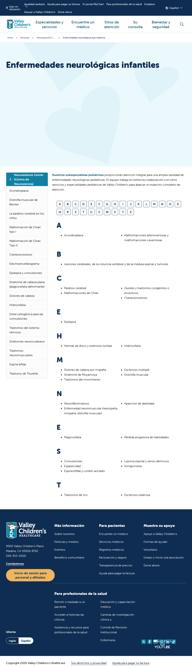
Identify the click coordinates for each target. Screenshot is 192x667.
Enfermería (107, 640)
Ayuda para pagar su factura (63, 4)
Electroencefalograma (24, 263)
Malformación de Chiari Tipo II (25, 243)
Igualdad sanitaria (34, 4)
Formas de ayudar (155, 542)
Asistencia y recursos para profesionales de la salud (71, 629)
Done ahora (65, 12)
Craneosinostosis (20, 254)
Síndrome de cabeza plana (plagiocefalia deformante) (27, 284)
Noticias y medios (66, 542)
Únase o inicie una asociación (164, 557)
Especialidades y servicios (49, 24)
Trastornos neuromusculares (21, 353)
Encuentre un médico (82, 24)
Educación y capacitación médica (117, 604)
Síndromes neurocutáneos (27, 341)
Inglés (12, 640)
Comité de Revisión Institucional (113, 629)
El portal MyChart (93, 4)
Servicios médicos (111, 542)
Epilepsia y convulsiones (25, 273)
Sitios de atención (111, 24)
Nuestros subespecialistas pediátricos (78, 175)
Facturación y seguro (113, 557)
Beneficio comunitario (69, 557)
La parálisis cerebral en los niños (26, 216)
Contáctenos (15, 563)
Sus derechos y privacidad (88, 663)
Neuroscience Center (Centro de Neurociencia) (29, 179)
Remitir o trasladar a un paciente (69, 604)
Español (174, 8)
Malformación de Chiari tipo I (25, 229)
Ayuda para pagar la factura (117, 573)
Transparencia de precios (115, 565)
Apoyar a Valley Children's (39, 12)
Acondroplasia (18, 190)
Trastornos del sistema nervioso (24, 330)
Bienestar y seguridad (161, 24)
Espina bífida (17, 364)
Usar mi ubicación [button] (14, 7)
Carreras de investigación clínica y (117, 617)
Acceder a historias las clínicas (69, 617)
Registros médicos (111, 549)
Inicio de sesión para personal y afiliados (30, 575)
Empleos (149, 4)
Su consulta (135, 24)
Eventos (59, 549)
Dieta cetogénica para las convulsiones (26, 316)
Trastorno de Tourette (23, 373)
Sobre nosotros (64, 534)
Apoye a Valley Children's (160, 534)
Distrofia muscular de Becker (23, 202)
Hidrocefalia (17, 305)
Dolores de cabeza (21, 296)
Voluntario (150, 549)
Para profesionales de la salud (124, 4)
